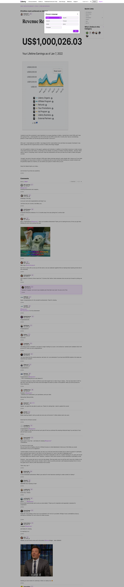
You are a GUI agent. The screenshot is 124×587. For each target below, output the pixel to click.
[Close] (77, 14)
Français (65, 20)
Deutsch (48, 20)
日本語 (47, 24)
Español (64, 17)
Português (48, 27)
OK (75, 31)
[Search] (90, 1)
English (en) (85, 1)
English (47, 17)
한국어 (64, 24)
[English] (23, 2)
